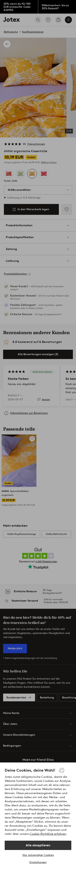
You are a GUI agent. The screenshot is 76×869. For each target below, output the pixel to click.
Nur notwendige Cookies (38, 855)
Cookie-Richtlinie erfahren (48, 834)
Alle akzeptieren (38, 845)
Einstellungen (38, 862)
